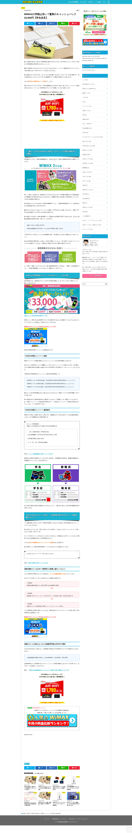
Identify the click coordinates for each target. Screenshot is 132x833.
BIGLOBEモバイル (88, 84)
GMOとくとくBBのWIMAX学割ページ (35, 315)
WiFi (84, 115)
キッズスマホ (83, 2)
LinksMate (86, 198)
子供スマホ (91, 2)
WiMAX (23, 7)
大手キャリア (87, 159)
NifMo (84, 185)
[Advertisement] (52, 134)
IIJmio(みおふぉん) (88, 145)
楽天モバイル (87, 150)
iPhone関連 (87, 128)
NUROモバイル (87, 189)
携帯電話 (85, 167)
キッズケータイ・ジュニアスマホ (92, 137)
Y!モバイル (86, 176)
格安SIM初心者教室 (62, 821)
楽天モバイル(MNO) (88, 88)
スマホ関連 (86, 216)
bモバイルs (86, 181)
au (84, 101)
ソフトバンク (86, 106)
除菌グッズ (86, 93)
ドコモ (85, 97)
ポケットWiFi (86, 123)
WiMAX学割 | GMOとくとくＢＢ (37, 563)
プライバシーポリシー (82, 818)
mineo (104, 2)
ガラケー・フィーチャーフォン (91, 220)
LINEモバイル (87, 207)
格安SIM (86, 154)
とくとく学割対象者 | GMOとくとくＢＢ (39, 454)
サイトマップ (47, 818)
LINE (85, 211)
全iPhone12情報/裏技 (73, 2)
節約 (84, 203)
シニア (85, 79)
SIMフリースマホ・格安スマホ (91, 225)
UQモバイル (86, 172)
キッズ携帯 (98, 2)
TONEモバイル (87, 163)
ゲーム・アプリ (87, 229)
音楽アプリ (86, 110)
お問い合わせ (72, 818)
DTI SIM (85, 194)
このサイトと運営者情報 (94, 275)
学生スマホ (86, 141)
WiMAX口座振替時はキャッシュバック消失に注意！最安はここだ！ (48, 670)
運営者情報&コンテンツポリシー (59, 818)
